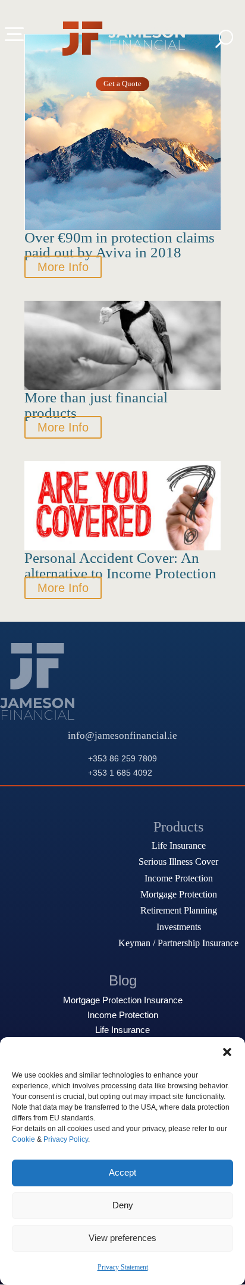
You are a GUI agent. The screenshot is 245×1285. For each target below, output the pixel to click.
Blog (123, 980)
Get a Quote (122, 84)
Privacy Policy (65, 1139)
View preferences (122, 1238)
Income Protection (179, 878)
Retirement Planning (178, 910)
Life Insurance (179, 845)
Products (178, 826)
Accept (122, 1172)
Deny (122, 1205)
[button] (227, 1052)
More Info (63, 266)
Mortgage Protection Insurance (123, 1000)
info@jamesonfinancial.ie (122, 735)
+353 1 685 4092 (120, 772)
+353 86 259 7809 (122, 758)
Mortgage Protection (178, 894)
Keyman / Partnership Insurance (178, 943)
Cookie (23, 1139)
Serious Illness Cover (178, 861)
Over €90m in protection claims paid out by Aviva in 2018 (119, 244)
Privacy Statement (123, 1267)
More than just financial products (96, 404)
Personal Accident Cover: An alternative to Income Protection (120, 565)
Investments (178, 927)
